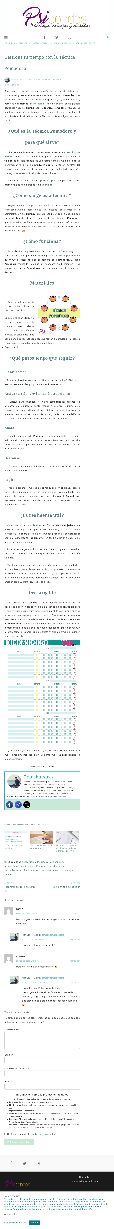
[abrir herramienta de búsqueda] (108, 37)
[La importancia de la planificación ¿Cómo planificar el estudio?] (67, 837)
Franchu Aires (18, 80)
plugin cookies (10, 1214)
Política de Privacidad (23, 1128)
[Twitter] (57, 37)
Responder (75, 914)
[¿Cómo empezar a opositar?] (16, 837)
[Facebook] (44, 37)
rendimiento (11, 870)
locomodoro (44, 861)
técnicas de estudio (53, 870)
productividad (57, 866)
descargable (29, 861)
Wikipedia (31, 205)
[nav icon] (6, 37)
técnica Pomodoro (29, 870)
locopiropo (58, 861)
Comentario (11, 1029)
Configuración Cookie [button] (15, 1222)
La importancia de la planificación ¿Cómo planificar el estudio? (66, 848)
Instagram (38, 103)
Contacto (84, 1177)
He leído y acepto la (32, 1134)
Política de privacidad (44, 1134)
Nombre (9, 1055)
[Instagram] (69, 37)
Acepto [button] (34, 1222)
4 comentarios (13, 85)
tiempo (69, 870)
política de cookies (52, 1206)
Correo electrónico (16, 1068)
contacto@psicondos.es (84, 1181)
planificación (27, 866)
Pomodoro (42, 866)
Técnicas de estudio (53, 80)
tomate (8, 874)
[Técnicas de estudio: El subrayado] (41, 837)
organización (11, 866)
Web (6, 1082)
